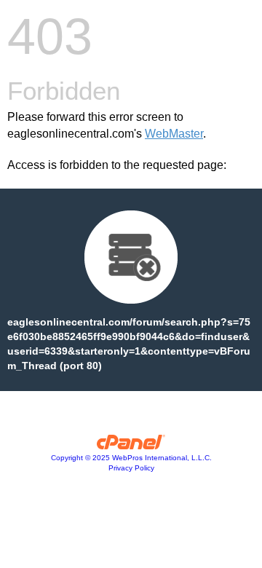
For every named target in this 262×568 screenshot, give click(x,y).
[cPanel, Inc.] (131, 445)
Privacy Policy (131, 468)
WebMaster (174, 133)
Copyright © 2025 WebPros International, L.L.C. (131, 458)
